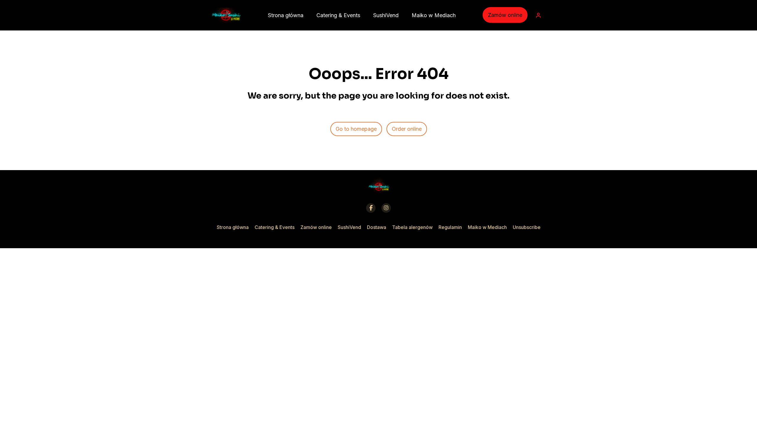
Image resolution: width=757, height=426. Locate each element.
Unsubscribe (527, 227)
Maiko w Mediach (487, 227)
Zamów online (505, 15)
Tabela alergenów (412, 227)
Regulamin (450, 227)
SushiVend (349, 227)
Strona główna (233, 227)
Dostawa (376, 227)
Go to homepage (356, 129)
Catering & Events (275, 227)
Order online (407, 129)
